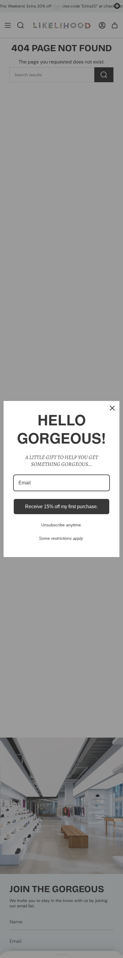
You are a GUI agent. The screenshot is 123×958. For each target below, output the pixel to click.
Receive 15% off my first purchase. (61, 506)
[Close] (112, 408)
